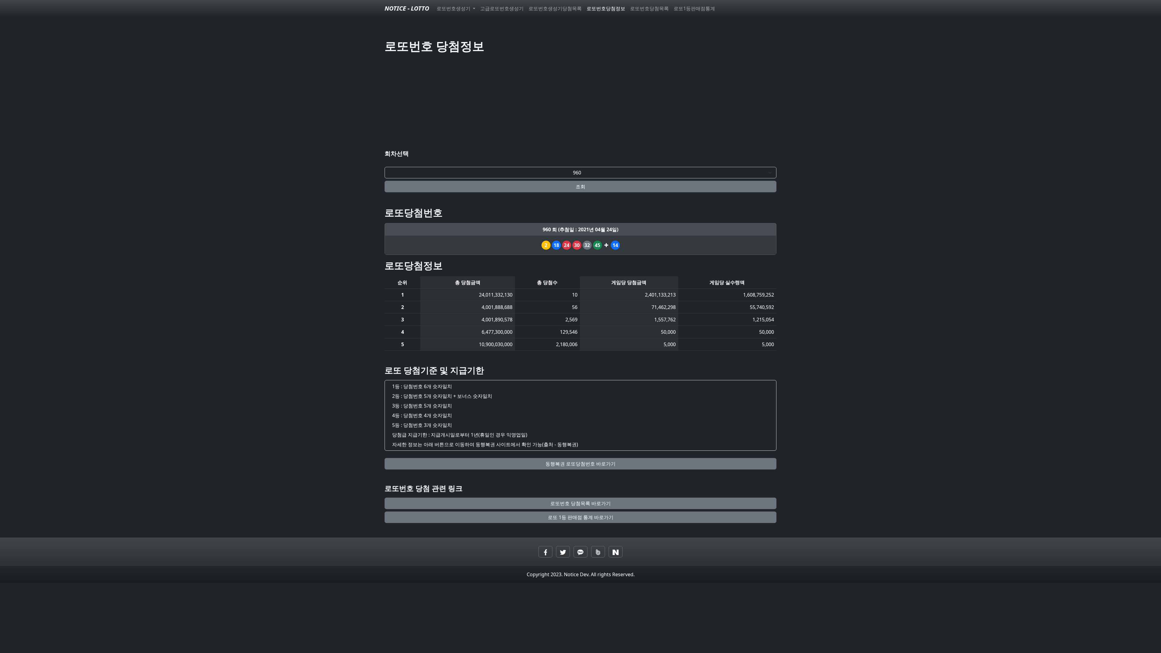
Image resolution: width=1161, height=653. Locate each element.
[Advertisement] (580, 102)
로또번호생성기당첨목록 (555, 8)
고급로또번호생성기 (502, 8)
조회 (580, 186)
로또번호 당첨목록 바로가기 (580, 503)
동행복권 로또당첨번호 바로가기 (580, 463)
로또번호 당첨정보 (434, 45)
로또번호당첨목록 (649, 8)
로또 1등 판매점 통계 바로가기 (580, 517)
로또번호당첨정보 (606, 8)
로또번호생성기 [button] (454, 8)
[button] (545, 551)
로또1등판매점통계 (694, 8)
